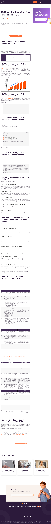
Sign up (39, 506)
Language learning (20, 506)
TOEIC (23, 509)
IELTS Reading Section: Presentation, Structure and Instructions (24, 471)
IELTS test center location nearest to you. (21, 443)
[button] (39, 2)
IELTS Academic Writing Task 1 (6, 68)
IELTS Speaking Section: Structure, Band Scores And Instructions (40, 471)
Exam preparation (12, 506)
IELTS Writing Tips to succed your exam (19, 434)
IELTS (2, 8)
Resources (34, 506)
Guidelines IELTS (5, 8)
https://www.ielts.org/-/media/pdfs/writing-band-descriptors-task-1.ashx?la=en (14, 356)
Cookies (27, 509)
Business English (28, 506)
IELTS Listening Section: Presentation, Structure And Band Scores (8, 471)
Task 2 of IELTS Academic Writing (8, 98)
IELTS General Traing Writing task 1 (15, 147)
